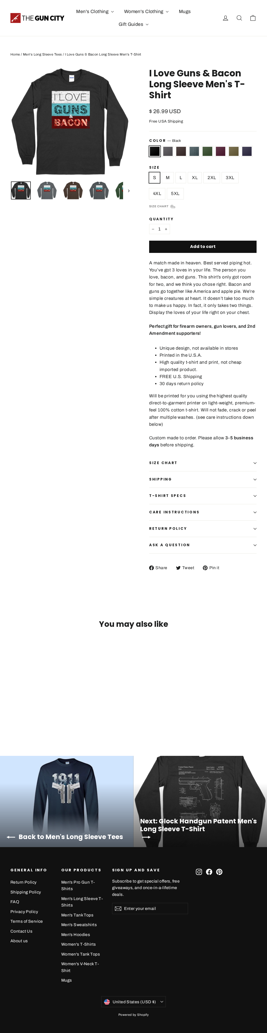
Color (165, 140)
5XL (175, 193)
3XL (230, 177)
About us (19, 941)
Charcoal (168, 151)
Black (154, 151)
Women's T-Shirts (78, 944)
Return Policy (23, 882)
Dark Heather (194, 151)
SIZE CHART (163, 462)
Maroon (220, 151)
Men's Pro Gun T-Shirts (78, 885)
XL (195, 177)
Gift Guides (131, 24)
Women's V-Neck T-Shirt (80, 967)
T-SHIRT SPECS (167, 495)
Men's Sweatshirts (79, 924)
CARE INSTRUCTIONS (174, 512)
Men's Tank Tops (77, 915)
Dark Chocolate (181, 151)
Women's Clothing (144, 11)
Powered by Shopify (133, 1015)
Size (154, 168)
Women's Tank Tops (80, 954)
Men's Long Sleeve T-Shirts (82, 901)
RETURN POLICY (168, 528)
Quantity (161, 219)
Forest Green (207, 151)
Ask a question (169, 545)
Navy (247, 151)
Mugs (185, 11)
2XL (212, 177)
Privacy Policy (24, 911)
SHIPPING (160, 479)
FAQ (14, 902)
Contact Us (21, 931)
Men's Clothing (93, 11)
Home (15, 54)
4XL (157, 193)
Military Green (233, 151)
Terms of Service (26, 921)
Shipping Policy (25, 892)
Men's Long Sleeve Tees (42, 54)
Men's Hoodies (75, 934)
